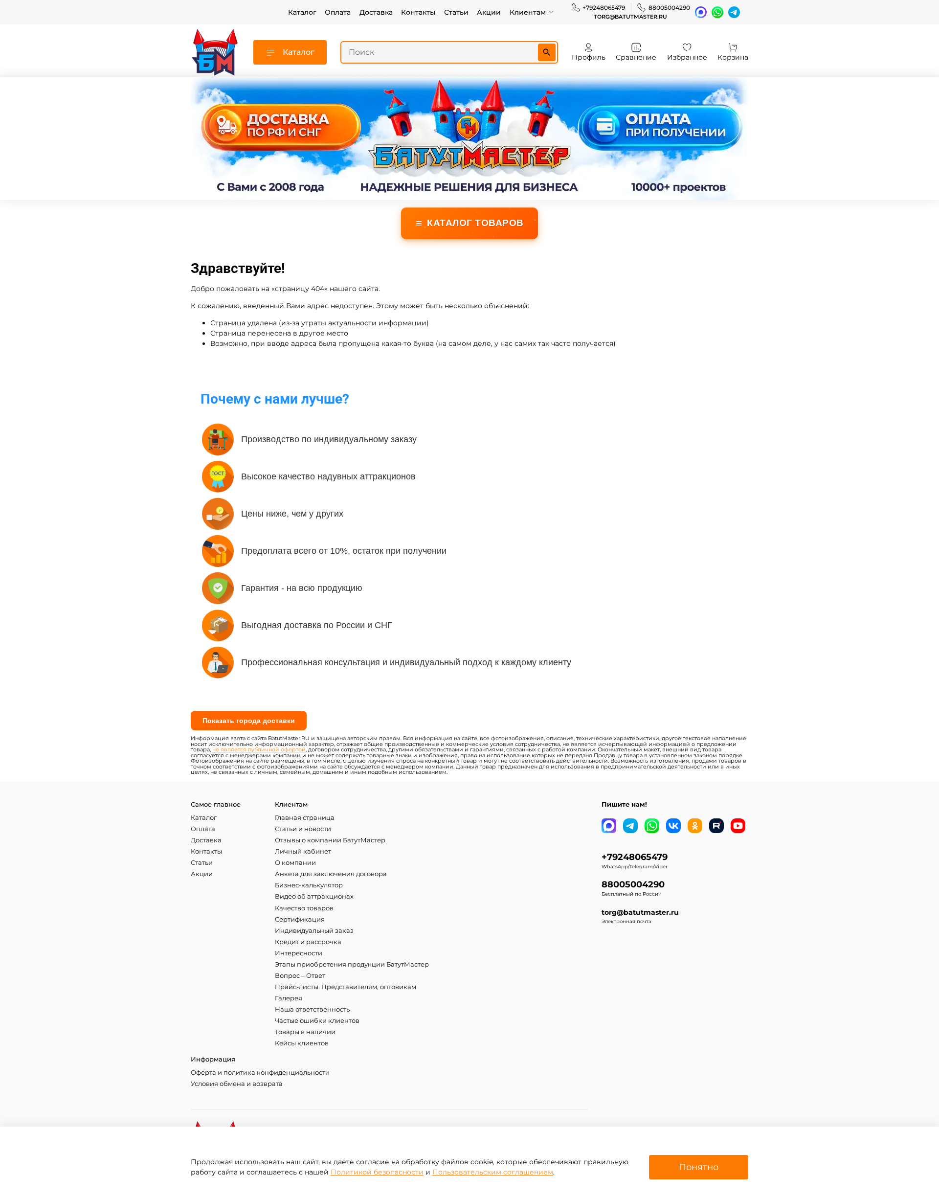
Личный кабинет (303, 851)
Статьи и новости (303, 829)
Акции (489, 12)
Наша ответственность (312, 1009)
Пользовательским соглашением (492, 1172)
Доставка (376, 12)
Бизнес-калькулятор (309, 885)
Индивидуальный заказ (314, 930)
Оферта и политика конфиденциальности (260, 1072)
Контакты (418, 12)
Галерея (288, 998)
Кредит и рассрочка (308, 942)
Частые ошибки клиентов (317, 1020)
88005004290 (669, 7)
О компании (295, 862)
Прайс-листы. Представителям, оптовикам (345, 987)
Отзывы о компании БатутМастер (330, 840)
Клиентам (528, 12)
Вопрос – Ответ (300, 975)
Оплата (338, 12)
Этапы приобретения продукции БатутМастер (352, 964)
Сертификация (300, 919)
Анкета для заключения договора (331, 874)
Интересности (298, 953)
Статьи (456, 12)
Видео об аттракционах (314, 896)
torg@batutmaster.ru (630, 17)
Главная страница (305, 817)
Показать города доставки (248, 720)
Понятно (698, 1167)
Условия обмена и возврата (237, 1083)
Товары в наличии (305, 1032)
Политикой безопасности (377, 1172)
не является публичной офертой (259, 749)
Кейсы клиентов (302, 1043)
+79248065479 (603, 7)
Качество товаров (304, 908)
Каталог (302, 12)
